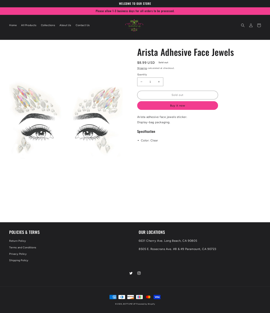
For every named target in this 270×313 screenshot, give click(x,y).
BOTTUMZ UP (129, 304)
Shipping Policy (18, 260)
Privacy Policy (18, 254)
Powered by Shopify (145, 304)
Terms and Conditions (22, 247)
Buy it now (177, 105)
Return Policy (17, 240)
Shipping (142, 68)
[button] (243, 25)
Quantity (142, 74)
